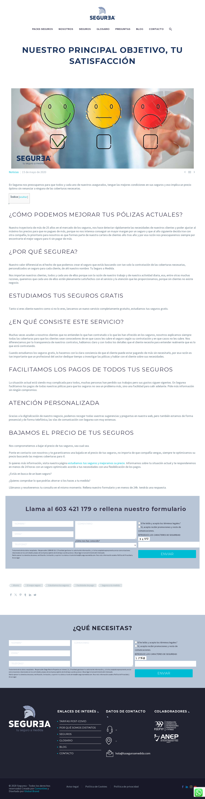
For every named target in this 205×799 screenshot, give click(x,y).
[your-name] (43, 524)
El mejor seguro (34, 585)
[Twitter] (15, 595)
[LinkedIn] (30, 595)
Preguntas (122, 29)
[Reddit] (35, 595)
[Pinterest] (20, 595)
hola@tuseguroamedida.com (131, 753)
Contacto (156, 29)
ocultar (23, 196)
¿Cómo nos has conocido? (87, 540)
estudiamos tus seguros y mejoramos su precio (96, 463)
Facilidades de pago (85, 585)
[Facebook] (11, 595)
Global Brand (31, 791)
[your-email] (43, 534)
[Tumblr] (25, 595)
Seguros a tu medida (111, 585)
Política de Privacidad (124, 555)
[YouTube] (195, 787)
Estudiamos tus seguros (58, 585)
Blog (139, 29)
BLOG (63, 746)
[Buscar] (170, 29)
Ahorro (16, 585)
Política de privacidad (126, 786)
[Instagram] (191, 787)
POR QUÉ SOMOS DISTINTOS (77, 727)
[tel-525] (43, 545)
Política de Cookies (96, 786)
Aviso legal (72, 786)
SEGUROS (65, 734)
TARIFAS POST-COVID (72, 721)
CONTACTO (66, 753)
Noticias (14, 172)
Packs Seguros (42, 29)
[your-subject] (105, 530)
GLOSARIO (66, 740)
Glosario (103, 29)
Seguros (85, 29)
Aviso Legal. (16, 558)
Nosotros (66, 29)
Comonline (41, 788)
